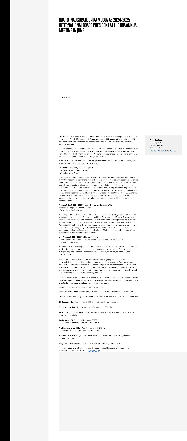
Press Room (65, 97)
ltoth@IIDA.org (94, 351)
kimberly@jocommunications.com (163, 150)
